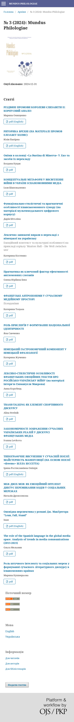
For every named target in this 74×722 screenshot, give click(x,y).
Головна (8, 11)
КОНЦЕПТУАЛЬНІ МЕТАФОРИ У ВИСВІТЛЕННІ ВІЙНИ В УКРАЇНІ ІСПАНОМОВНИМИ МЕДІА (33, 181)
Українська (12, 636)
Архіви (22, 11)
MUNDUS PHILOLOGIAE (23, 3)
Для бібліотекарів (15, 668)
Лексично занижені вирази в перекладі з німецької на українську (36, 242)
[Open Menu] (3, 3)
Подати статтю (17, 684)
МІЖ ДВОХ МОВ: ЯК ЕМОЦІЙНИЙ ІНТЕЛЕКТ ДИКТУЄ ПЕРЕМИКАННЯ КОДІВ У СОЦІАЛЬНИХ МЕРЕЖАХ (34, 487)
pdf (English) (16, 121)
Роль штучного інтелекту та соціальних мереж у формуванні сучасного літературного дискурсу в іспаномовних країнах (36, 567)
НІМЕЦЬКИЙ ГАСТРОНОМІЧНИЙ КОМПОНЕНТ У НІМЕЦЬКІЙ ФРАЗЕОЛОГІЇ (35, 351)
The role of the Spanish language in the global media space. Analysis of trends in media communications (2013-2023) (37, 539)
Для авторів (12, 663)
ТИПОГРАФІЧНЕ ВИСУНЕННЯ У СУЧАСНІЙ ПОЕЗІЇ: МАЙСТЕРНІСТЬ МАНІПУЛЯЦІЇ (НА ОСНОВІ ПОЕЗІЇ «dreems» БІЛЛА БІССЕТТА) (37, 460)
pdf (11, 169)
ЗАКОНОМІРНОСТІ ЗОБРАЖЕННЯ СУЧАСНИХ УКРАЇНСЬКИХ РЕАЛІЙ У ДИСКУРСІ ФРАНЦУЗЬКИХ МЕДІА (33, 432)
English (9, 631)
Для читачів (12, 658)
